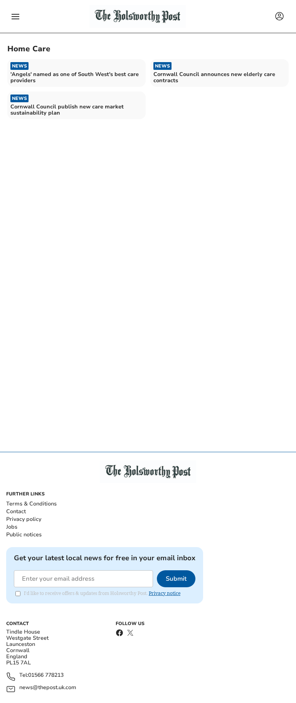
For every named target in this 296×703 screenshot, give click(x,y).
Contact (16, 511)
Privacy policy (23, 519)
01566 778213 (46, 675)
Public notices (24, 534)
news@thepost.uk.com (47, 687)
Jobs (11, 527)
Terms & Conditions (31, 503)
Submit (176, 579)
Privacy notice (164, 593)
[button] (15, 16)
